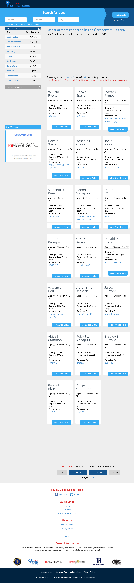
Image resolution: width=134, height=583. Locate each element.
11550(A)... (53, 363)
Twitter (77, 494)
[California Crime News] (77, 562)
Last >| (114, 473)
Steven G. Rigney (111, 93)
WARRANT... (82, 116)
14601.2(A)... (82, 167)
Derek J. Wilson (110, 191)
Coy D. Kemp (80, 240)
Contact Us (67, 533)
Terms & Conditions (67, 525)
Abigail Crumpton (83, 387)
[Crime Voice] (116, 562)
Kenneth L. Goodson (84, 142)
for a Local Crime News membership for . (90, 80)
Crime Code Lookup (67, 513)
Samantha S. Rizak (57, 191)
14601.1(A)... (53, 412)
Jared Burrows (110, 289)
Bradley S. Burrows (111, 338)
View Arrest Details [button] (61, 127)
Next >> (98, 473)
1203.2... (108, 216)
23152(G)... (53, 116)
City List (67, 506)
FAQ (67, 536)
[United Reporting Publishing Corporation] (17, 562)
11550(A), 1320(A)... (112, 314)
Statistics (67, 510)
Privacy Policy (67, 529)
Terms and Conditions (73, 572)
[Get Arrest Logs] (53, 562)
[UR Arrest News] (99, 562)
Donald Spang (81, 93)
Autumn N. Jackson (84, 289)
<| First (62, 473)
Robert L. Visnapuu (83, 191)
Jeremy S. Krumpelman (57, 240)
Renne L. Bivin (54, 387)
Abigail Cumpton (55, 338)
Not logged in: (69, 466)
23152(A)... (81, 363)
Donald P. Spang (111, 240)
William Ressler (53, 93)
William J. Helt (55, 289)
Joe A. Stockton (110, 142)
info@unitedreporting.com (52, 572)
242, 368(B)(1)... (55, 216)
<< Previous (78, 473)
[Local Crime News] (33, 562)
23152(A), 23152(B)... (85, 314)
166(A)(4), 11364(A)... (113, 167)
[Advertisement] (23, 105)
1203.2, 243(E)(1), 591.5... (115, 263)
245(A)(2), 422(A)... (84, 265)
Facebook (62, 494)
